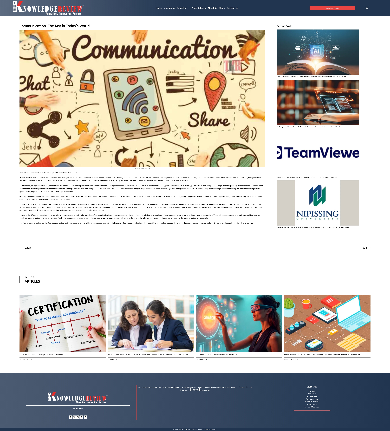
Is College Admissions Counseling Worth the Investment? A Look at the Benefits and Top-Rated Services (148, 355)
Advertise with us (312, 399)
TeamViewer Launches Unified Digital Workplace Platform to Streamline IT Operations (308, 177)
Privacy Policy (312, 404)
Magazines (169, 8)
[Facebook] (70, 417)
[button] (367, 8)
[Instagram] (78, 417)
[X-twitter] (74, 417)
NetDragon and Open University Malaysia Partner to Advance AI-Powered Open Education (309, 127)
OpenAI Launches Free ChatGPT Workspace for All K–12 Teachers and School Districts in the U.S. (312, 77)
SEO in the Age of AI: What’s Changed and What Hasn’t (217, 355)
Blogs (222, 8)
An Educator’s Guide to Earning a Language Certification (41, 355)
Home (158, 8)
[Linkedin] (81, 417)
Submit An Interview (312, 402)
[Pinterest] (85, 417)
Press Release (199, 8)
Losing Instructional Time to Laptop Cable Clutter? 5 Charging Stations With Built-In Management (322, 355)
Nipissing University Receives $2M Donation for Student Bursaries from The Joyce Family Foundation (313, 227)
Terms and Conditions (312, 407)
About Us (212, 8)
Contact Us (232, 8)
